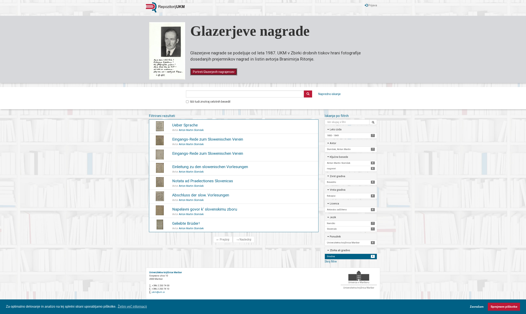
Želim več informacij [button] (132, 306)
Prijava (372, 5)
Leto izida (335, 129)
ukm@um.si (158, 292)
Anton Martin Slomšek (191, 130)
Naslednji (243, 239)
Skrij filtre (331, 261)
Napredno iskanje (329, 94)
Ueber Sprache (185, 125)
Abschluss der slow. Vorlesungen (200, 195)
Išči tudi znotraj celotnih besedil (210, 101)
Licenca (334, 203)
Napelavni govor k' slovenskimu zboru (204, 209)
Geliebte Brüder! (186, 223)
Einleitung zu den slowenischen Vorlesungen (210, 166)
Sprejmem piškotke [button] (504, 306)
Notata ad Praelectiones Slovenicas (202, 181)
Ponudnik (335, 236)
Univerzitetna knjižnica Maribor (165, 272)
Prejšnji (222, 239)
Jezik (333, 217)
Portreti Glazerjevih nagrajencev (213, 71)
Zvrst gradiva (337, 176)
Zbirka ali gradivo (340, 250)
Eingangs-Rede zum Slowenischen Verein (207, 139)
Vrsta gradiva (337, 189)
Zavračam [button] (476, 306)
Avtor (333, 143)
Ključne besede (339, 156)
